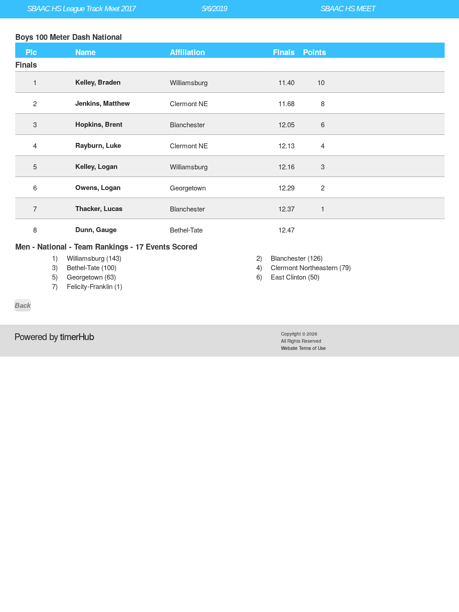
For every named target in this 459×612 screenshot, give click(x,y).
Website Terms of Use (303, 348)
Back (22, 305)
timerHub (77, 336)
